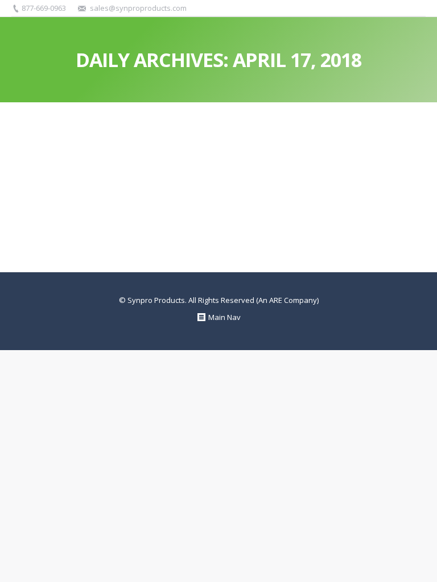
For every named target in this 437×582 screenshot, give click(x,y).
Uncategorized (51, 166)
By (98, 166)
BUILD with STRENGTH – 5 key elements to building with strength (218, 144)
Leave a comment (203, 166)
